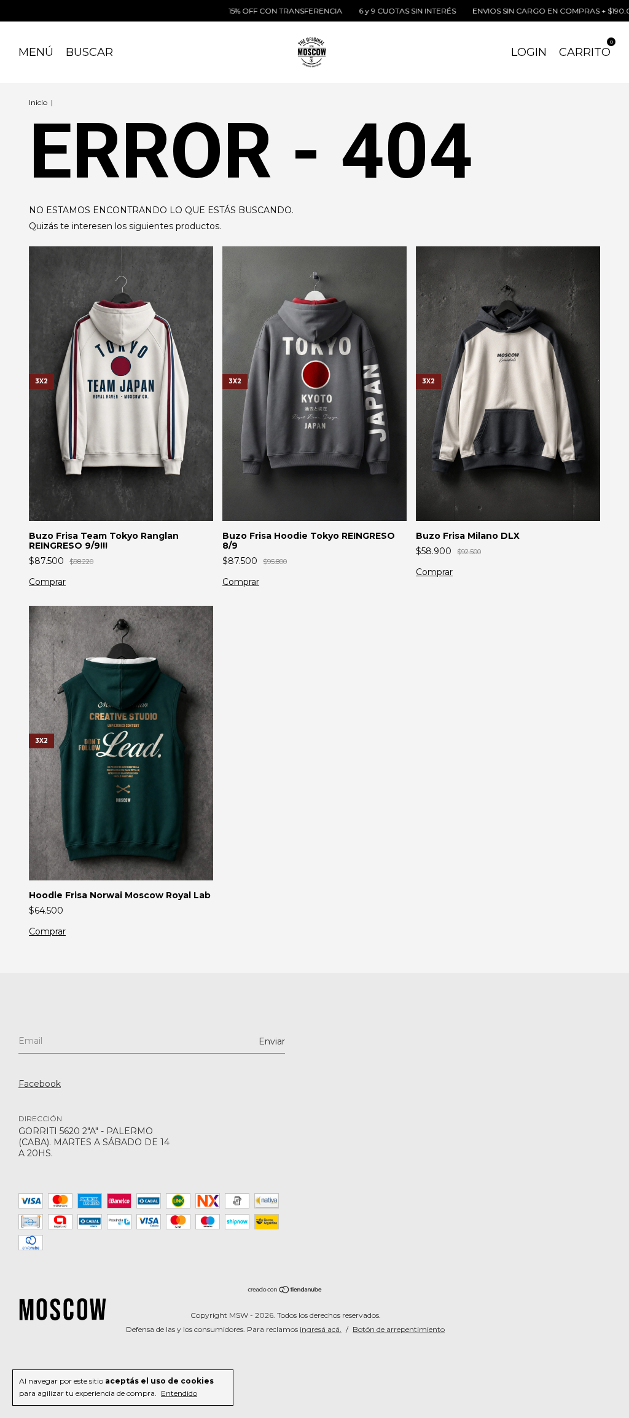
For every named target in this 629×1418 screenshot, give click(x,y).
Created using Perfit (222, 260)
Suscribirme (222, 209)
